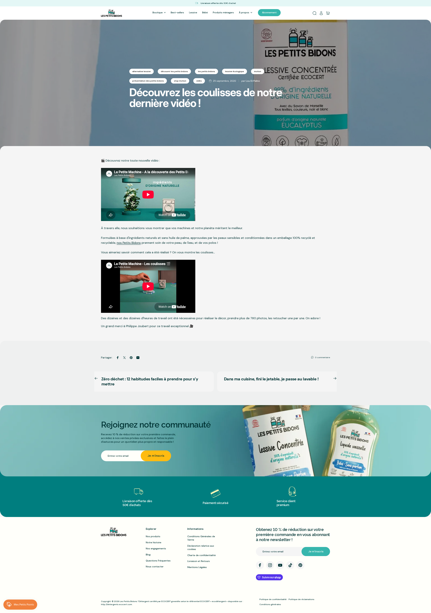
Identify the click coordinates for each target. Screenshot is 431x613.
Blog (148, 554)
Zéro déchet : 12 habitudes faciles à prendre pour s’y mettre (149, 381)
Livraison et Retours (198, 561)
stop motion (180, 81)
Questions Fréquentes (158, 560)
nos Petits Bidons (129, 243)
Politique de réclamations (301, 599)
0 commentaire (322, 357)
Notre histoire (153, 542)
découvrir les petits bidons (174, 71)
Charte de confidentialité (201, 555)
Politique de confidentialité (273, 599)
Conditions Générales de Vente (201, 538)
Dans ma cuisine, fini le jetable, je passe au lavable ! (271, 379)
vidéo (199, 81)
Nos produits (153, 536)
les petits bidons (206, 71)
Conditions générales (270, 604)
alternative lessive (141, 71)
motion (257, 71)
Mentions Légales (197, 567)
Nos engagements (156, 548)
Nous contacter (154, 566)
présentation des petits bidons (148, 81)
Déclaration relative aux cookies (200, 547)
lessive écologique (234, 71)
